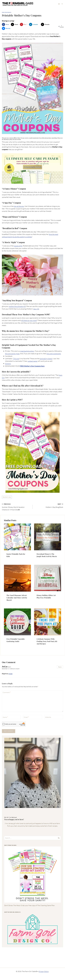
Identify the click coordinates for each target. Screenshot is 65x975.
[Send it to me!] (32, 874)
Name (5, 717)
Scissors (8, 364)
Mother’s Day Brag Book (54, 505)
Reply (60, 667)
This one (16, 359)
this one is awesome (54, 354)
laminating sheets (46, 359)
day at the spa (19, 206)
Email (26, 717)
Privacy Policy (44, 971)
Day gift (36, 309)
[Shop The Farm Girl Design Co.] (32, 929)
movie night (18, 246)
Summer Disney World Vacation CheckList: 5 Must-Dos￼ (13, 507)
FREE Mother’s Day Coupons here (32, 366)
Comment (7, 692)
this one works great (12, 354)
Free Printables (6, 12)
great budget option (27, 351)
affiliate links (16, 138)
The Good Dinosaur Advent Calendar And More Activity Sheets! (16, 597)
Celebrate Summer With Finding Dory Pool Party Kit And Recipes (47, 641)
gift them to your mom (29, 320)
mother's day (7, 497)
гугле (10, 674)
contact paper (32, 361)
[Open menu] (58, 4)
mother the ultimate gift (17, 306)
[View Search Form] (62, 4)
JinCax (4, 667)
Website (48, 717)
